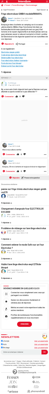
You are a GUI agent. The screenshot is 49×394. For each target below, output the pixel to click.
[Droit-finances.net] (36, 382)
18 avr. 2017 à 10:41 (22, 20)
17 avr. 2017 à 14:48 (14, 146)
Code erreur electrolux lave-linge (13, 55)
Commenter (9, 96)
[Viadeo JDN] (36, 386)
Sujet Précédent (9, 10)
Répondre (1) (9, 44)
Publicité (36, 361)
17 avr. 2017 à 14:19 (14, 85)
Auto (5, 344)
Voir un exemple (41, 341)
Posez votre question (32, 178)
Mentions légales (31, 365)
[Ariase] (12, 391)
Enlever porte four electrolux (12, 66)
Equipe (19, 361)
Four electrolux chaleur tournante (14, 60)
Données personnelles (37, 363)
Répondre (15, 178)
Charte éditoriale (27, 361)
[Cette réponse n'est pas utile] (23, 96)
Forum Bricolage (18, 5)
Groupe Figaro (41, 365)
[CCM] (36, 377)
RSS (18, 363)
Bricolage (6, 348)
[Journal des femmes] (12, 377)
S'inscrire (24, 324)
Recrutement (25, 363)
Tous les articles (11, 363)
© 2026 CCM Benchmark (24, 367)
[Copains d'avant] (12, 386)
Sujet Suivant (41, 10)
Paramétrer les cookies (10, 365)
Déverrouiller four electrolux (12, 58)
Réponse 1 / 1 (6, 78)
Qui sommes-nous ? (10, 361)
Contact (42, 361)
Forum (7, 5)
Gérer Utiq (22, 365)
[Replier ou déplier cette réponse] (47, 78)
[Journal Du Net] (12, 382)
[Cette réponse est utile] (16, 96)
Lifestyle (6, 341)
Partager (21, 44)
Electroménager (31, 5)
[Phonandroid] (36, 391)
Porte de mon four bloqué (11, 63)
